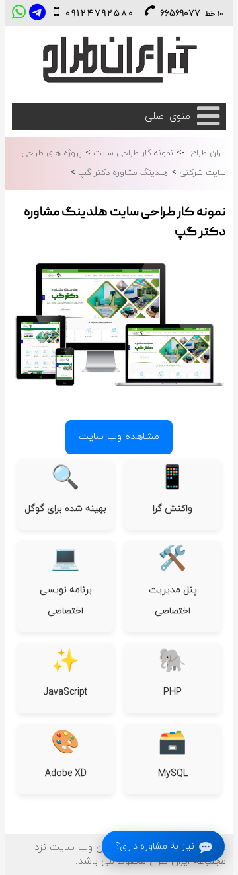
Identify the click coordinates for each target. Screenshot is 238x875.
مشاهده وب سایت (119, 437)
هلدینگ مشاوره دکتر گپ (121, 173)
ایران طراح (208, 153)
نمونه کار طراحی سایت (132, 153)
